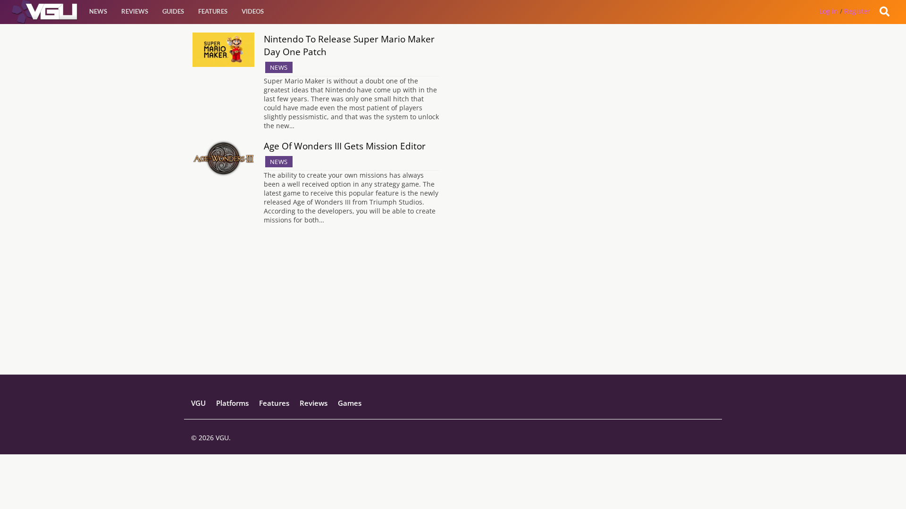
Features (212, 11)
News (98, 11)
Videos (253, 11)
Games (349, 403)
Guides (173, 11)
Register (857, 11)
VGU (198, 403)
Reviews (134, 11)
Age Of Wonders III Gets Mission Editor (345, 146)
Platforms (232, 403)
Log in (828, 11)
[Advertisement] (453, 308)
